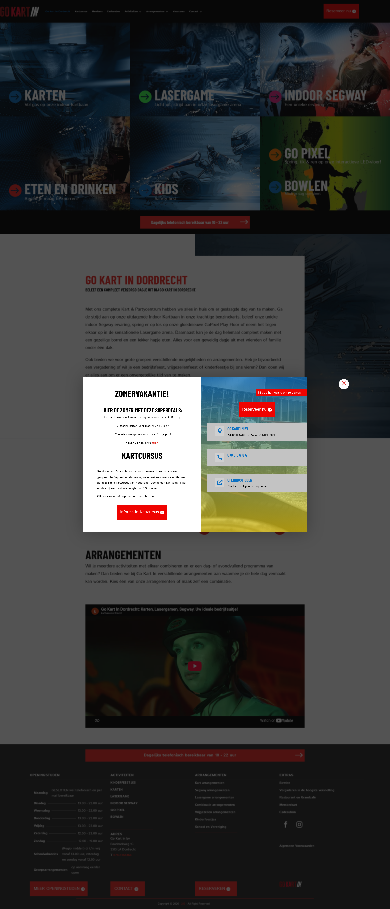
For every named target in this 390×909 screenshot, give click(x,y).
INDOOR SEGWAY (326, 94)
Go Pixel (307, 152)
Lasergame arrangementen (214, 797)
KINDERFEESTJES (123, 782)
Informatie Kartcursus (139, 512)
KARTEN (45, 94)
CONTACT (123, 889)
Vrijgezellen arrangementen (215, 812)
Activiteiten (131, 11)
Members (97, 11)
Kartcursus (81, 11)
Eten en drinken (70, 188)
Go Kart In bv (238, 428)
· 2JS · (184, 904)
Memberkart (288, 805)
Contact (193, 11)
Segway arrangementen (212, 790)
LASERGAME (184, 94)
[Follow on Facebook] (286, 824)
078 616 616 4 (237, 455)
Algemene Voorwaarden (297, 846)
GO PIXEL (117, 810)
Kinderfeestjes (205, 819)
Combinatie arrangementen (215, 805)
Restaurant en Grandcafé (298, 797)
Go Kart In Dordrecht (58, 11)
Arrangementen (155, 11)
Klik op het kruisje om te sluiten (279, 393)
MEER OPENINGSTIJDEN (57, 889)
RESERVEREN (212, 889)
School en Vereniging (210, 827)
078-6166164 (122, 855)
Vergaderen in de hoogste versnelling (307, 790)
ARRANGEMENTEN (210, 775)
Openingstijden (240, 480)
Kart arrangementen (209, 783)
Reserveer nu (338, 11)
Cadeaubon (113, 11)
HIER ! (156, 443)
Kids (166, 188)
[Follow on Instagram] (299, 824)
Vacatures (179, 11)
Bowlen (306, 185)
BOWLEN (117, 817)
